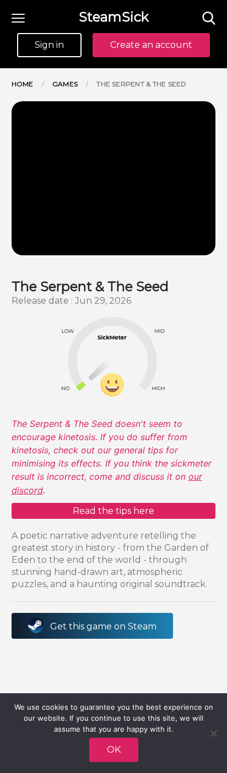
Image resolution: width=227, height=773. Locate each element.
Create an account (151, 45)
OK (114, 749)
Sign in (49, 45)
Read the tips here (113, 511)
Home (23, 84)
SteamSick (114, 17)
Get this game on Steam (103, 626)
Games (65, 84)
